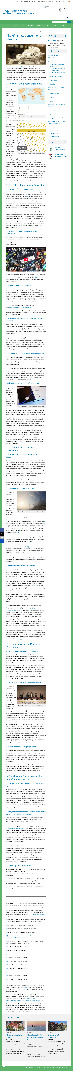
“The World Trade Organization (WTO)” (16, 828)
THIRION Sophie (52, 40)
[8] (33, 516)
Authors (33, 1)
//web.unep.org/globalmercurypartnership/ (20, 307)
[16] (37, 585)
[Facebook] (2, 530)
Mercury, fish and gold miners (38, 914)
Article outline (54, 51)
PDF (45, 42)
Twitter (49, 1067)
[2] (24, 120)
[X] (2, 534)
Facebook (40, 1067)
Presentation (24, 1)
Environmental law (18, 31)
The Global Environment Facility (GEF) (60, 149)
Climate (30, 25)
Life (47, 25)
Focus (51, 142)
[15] (12, 561)
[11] (37, 539)
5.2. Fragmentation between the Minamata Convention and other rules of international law (58, 131)
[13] (28, 547)
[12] (32, 541)
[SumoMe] (2, 541)
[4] (27, 196)
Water (16, 25)
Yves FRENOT (30, 1053)
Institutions (41, 1)
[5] (40, 200)
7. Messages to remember (54, 136)
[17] (21, 639)
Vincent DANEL (9, 1048)
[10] (18, 532)
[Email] (2, 537)
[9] (44, 521)
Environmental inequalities (53, 1036)
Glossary (50, 1)
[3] (40, 157)
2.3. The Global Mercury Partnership (57, 72)
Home (17, 1)
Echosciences (29, 1067)
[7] (14, 427)
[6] (36, 277)
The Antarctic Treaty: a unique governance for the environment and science (35, 1038)
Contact (58, 1)
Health (54, 25)
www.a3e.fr (25, 987)
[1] (13, 95)
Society (62, 25)
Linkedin (58, 1067)
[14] (31, 548)
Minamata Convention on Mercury (16, 66)
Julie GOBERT (51, 1048)
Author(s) (52, 36)
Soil (23, 25)
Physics (39, 25)
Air (9, 25)
